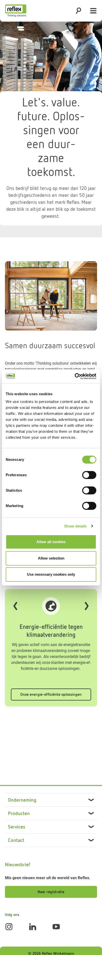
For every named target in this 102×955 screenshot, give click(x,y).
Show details (75, 526)
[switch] (89, 475)
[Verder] (86, 606)
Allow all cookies (51, 542)
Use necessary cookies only (51, 574)
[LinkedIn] (33, 927)
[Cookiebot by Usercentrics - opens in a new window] (74, 376)
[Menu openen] (93, 10)
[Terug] (15, 606)
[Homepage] (15, 10)
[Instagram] (9, 927)
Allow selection (51, 558)
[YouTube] (56, 927)
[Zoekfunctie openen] (78, 10)
